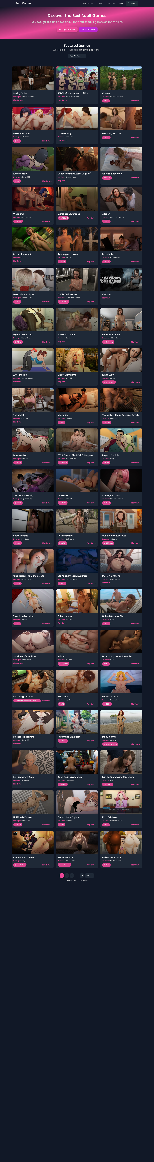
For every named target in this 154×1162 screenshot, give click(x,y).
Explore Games (68, 29)
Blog (121, 3)
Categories (110, 3)
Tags (100, 3)
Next (88, 875)
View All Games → (77, 56)
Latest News (90, 29)
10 (82, 875)
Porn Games (88, 3)
